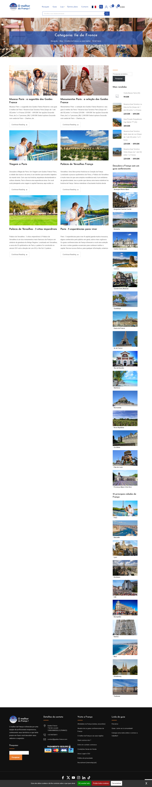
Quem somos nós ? (84, 740)
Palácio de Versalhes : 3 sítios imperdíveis (33, 229)
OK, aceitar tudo (84, 783)
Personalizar (116, 783)
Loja (62, 7)
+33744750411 (53, 735)
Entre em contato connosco (87, 745)
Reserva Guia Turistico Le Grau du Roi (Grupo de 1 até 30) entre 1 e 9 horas (133, 107)
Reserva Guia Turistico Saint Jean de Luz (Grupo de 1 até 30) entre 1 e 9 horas (133, 135)
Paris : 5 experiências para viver (78, 229)
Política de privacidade (85, 758)
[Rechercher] (107, 14)
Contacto (84, 7)
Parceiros (115, 724)
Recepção (45, 7)
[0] (116, 6)
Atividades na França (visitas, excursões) (91, 724)
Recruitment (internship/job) (87, 763)
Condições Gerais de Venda (87, 749)
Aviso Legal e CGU (84, 754)
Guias (55, 7)
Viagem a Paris (18, 164)
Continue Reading (18, 125)
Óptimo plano (72, 7)
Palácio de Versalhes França (76, 164)
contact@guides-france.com (57, 739)
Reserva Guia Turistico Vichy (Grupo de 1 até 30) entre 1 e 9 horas (133, 152)
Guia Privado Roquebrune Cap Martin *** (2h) (133, 120)
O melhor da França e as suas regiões (90, 736)
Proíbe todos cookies (101, 783)
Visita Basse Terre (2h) (132, 93)
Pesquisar (117, 67)
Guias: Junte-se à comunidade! (122, 728)
